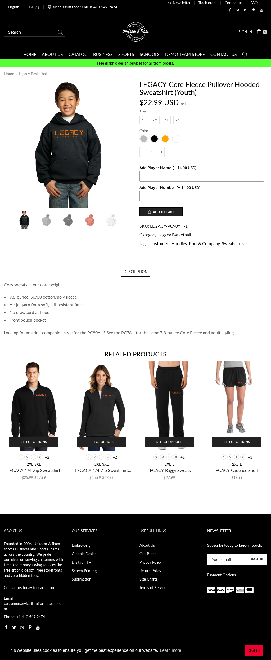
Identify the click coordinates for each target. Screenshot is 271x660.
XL (40, 457)
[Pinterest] (253, 10)
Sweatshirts (233, 243)
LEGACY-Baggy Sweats (169, 470)
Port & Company (204, 243)
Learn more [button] (170, 650)
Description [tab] (136, 271)
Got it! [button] (254, 650)
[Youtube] (261, 10)
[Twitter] (237, 10)
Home (9, 73)
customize (160, 243)
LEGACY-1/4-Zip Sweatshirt (33, 470)
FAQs (254, 3)
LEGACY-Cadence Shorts (237, 470)
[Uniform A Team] (135, 31)
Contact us (233, 3)
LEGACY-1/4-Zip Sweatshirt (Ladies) (101, 470)
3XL (37, 464)
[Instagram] (245, 10)
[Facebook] (229, 10)
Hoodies (179, 243)
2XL (30, 464)
